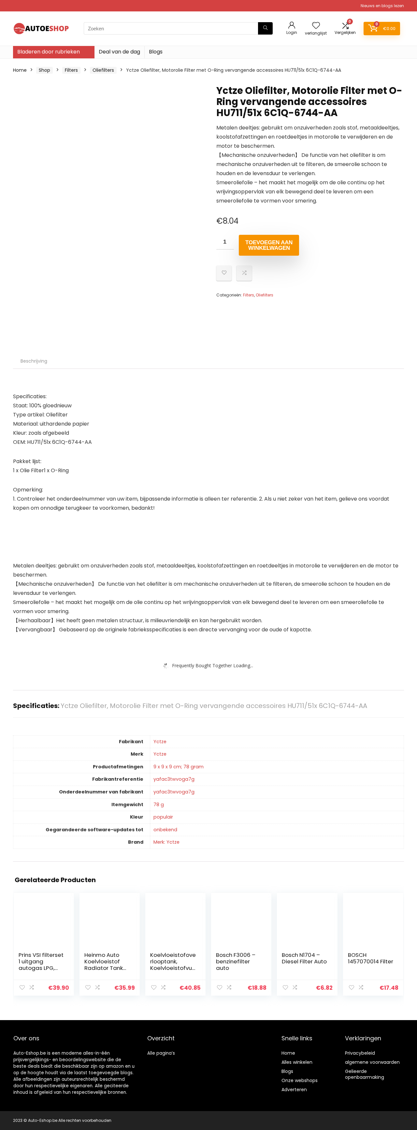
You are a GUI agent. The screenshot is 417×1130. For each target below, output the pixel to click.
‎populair (163, 817)
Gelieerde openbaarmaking (364, 1074)
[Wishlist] (316, 26)
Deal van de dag (119, 51)
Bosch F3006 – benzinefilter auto (235, 961)
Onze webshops (299, 1080)
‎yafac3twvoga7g (173, 779)
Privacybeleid (360, 1053)
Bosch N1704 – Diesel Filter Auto (304, 958)
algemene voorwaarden (372, 1062)
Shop (44, 70)
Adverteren (294, 1089)
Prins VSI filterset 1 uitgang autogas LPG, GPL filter (41, 964)
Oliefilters (103, 70)
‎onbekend (165, 829)
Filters (71, 70)
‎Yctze (159, 741)
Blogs (156, 51)
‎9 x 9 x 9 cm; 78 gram (178, 766)
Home (20, 70)
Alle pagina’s (161, 1053)
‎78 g (158, 804)
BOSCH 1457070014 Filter (370, 958)
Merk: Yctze (166, 842)
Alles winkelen (296, 1062)
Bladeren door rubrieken (48, 51)
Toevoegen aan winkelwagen (269, 245)
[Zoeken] (265, 28)
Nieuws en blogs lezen (382, 5)
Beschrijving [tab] (34, 361)
